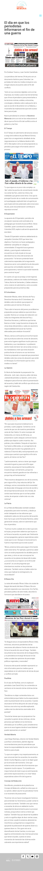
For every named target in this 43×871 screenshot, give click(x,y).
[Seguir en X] (28, 856)
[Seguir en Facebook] (23, 856)
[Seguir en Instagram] (37, 856)
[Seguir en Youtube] (32, 856)
